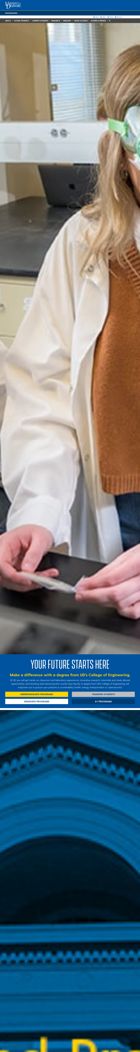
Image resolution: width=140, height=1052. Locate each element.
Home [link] (96, 17)
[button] (109, 20)
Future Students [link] (21, 21)
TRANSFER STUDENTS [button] (103, 694)
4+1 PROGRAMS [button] (103, 701)
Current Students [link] (40, 21)
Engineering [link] (11, 13)
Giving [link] (111, 17)
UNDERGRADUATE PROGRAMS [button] (36, 694)
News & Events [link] (81, 21)
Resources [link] (119, 17)
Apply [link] (103, 17)
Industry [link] (67, 21)
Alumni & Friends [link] (98, 21)
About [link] (8, 21)
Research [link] (56, 21)
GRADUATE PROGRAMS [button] (36, 701)
